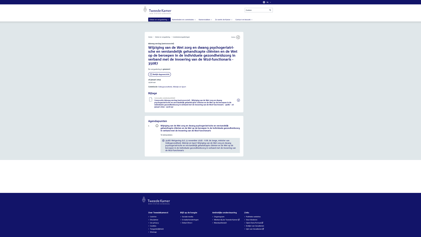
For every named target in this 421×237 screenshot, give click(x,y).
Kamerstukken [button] (205, 19)
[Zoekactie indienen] (270, 10)
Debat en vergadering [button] (159, 19)
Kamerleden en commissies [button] (183, 19)
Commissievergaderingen (181, 37)
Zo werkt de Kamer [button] (223, 19)
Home (150, 37)
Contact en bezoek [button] (243, 19)
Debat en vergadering (162, 37)
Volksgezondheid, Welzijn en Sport (172, 87)
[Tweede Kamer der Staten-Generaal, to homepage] (157, 10)
